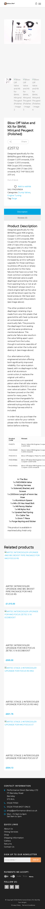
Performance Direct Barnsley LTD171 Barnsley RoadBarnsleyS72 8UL (22, 794)
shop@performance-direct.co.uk (22, 811)
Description (22, 211)
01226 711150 (12, 803)
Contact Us (9, 847)
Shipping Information (14, 838)
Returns (8, 844)
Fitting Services (11, 832)
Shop (6, 835)
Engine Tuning (14, 195)
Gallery (7, 841)
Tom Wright (22, 902)
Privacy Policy (16, 905)
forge (14, 198)
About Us (8, 829)
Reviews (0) (22, 217)
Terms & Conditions (28, 905)
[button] (37, 23)
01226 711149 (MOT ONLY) (18, 807)
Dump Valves (24, 192)
